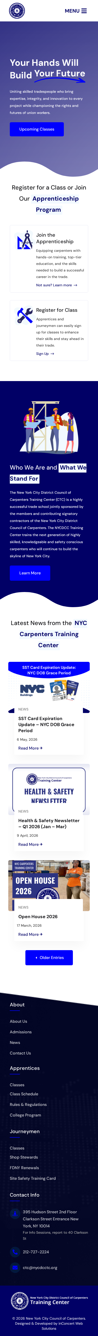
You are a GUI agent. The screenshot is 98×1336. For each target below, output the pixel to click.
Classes (17, 1085)
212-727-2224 (36, 1252)
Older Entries (52, 957)
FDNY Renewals (24, 1167)
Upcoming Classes (36, 129)
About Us (18, 1021)
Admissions (21, 1032)
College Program (25, 1115)
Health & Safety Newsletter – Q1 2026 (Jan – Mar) (48, 824)
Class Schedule (24, 1094)
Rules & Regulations (28, 1104)
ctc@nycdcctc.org (40, 1267)
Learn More (30, 573)
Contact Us (20, 1053)
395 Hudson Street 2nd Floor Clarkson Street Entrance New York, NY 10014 (51, 1219)
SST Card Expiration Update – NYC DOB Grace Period (46, 725)
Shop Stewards (24, 1157)
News (23, 709)
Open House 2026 (38, 917)
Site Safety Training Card (33, 1178)
